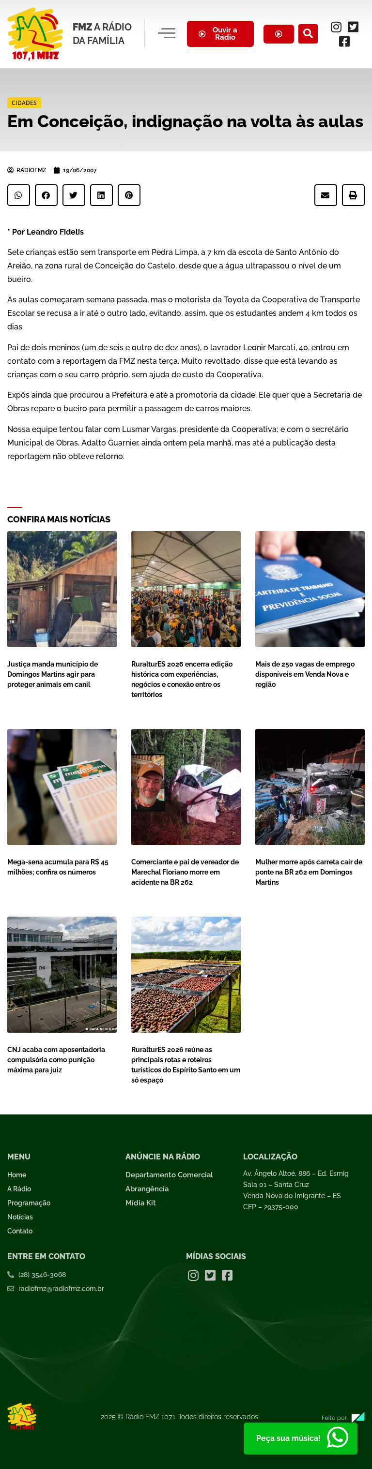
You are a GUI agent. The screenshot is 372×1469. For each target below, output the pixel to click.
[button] (308, 34)
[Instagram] (336, 26)
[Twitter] (353, 26)
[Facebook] (344, 41)
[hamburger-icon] (166, 34)
